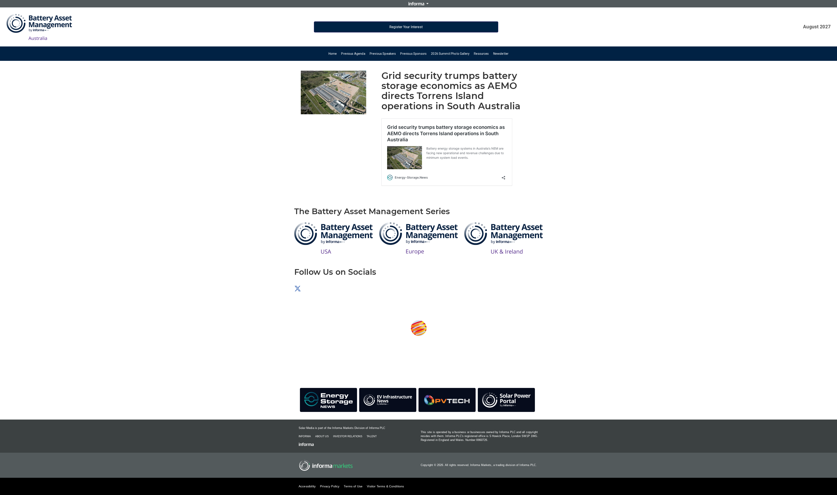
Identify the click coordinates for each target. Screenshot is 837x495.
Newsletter (501, 53)
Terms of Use (353, 486)
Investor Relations (347, 436)
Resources (481, 53)
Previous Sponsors (413, 53)
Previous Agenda (353, 53)
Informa (305, 436)
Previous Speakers (383, 53)
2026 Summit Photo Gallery (450, 53)
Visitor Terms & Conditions (385, 486)
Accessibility (307, 486)
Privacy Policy (329, 486)
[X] (297, 290)
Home (332, 53)
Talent (372, 436)
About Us (322, 436)
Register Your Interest (406, 27)
